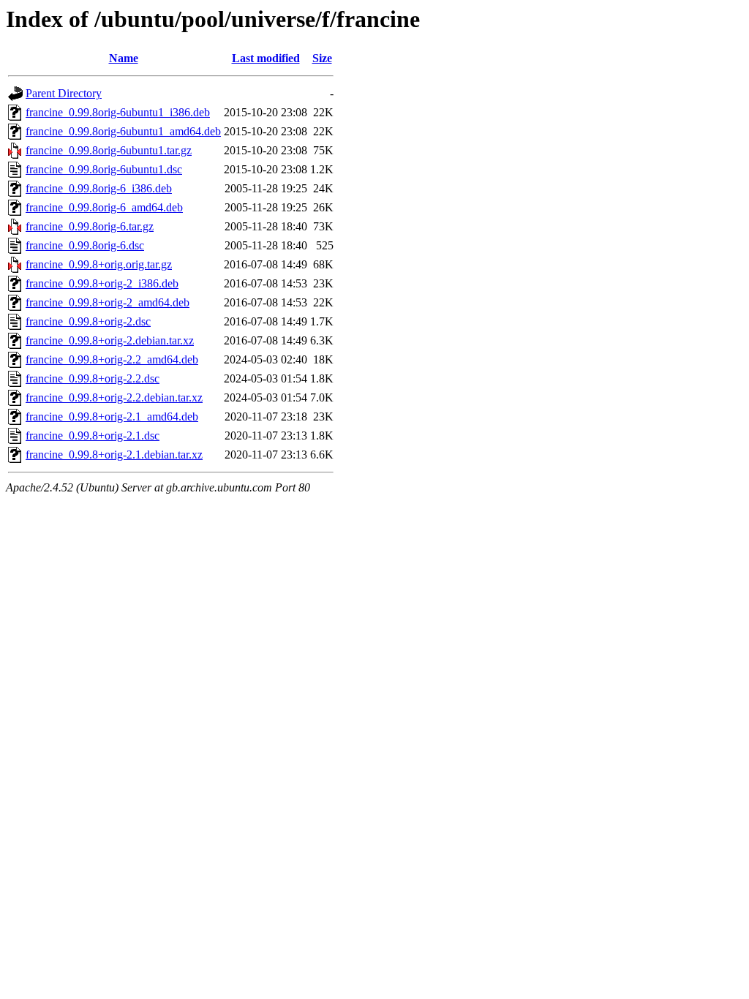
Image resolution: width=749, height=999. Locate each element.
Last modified (266, 58)
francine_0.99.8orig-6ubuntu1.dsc (104, 169)
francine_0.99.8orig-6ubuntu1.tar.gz (109, 150)
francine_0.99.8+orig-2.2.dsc (92, 378)
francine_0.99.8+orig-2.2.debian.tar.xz (114, 397)
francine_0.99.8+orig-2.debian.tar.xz (110, 340)
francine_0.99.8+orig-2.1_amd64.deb (112, 416)
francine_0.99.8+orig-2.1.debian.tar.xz (114, 454)
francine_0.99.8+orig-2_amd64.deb (107, 302)
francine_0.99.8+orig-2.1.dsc (92, 435)
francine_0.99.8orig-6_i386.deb (99, 188)
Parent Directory (64, 93)
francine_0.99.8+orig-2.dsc (88, 321)
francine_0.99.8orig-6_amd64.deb (104, 207)
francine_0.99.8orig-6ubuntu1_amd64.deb (123, 131)
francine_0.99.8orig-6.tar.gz (90, 226)
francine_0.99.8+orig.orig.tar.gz (99, 264)
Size (322, 58)
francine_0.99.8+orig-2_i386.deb (102, 283)
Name (123, 58)
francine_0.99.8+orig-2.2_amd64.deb (112, 359)
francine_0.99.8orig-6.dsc (85, 245)
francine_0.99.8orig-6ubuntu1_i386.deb (118, 112)
